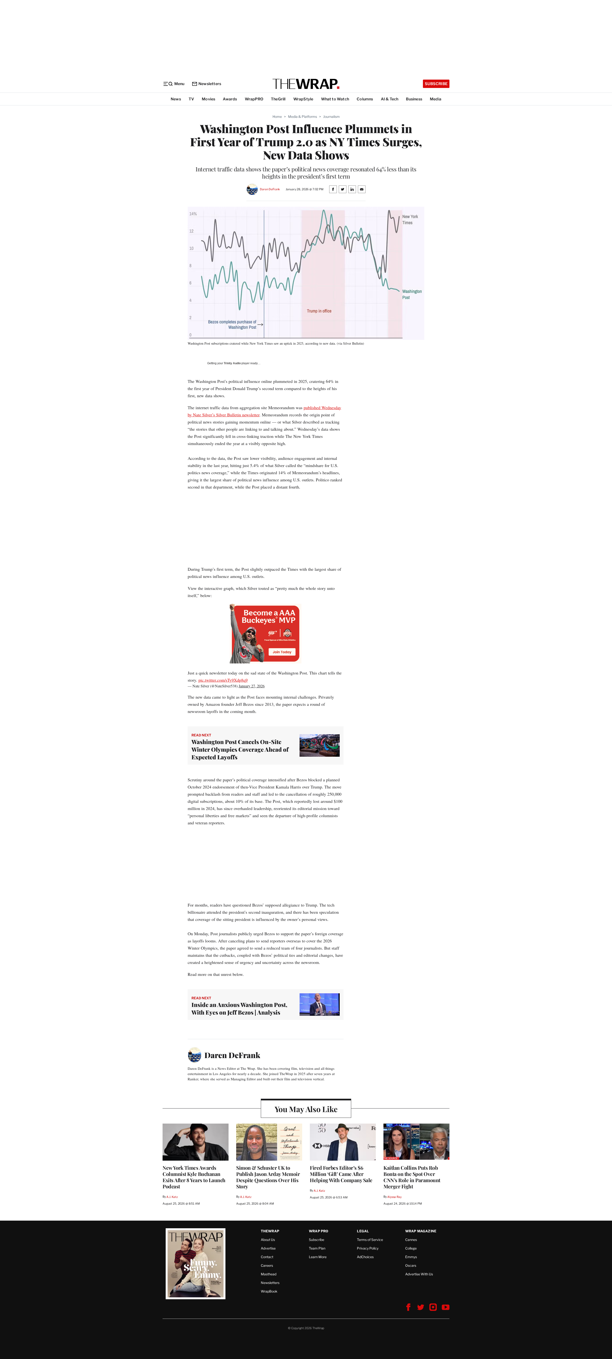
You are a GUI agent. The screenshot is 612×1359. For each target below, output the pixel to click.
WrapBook (269, 1291)
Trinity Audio (232, 363)
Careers (267, 1265)
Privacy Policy (367, 1248)
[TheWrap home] (306, 84)
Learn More (318, 1257)
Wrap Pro (318, 1231)
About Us (268, 1240)
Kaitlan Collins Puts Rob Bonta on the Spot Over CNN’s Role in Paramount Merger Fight (411, 1176)
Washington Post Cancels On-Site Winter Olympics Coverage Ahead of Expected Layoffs (240, 749)
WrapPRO (254, 99)
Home (277, 116)
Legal (363, 1231)
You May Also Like (306, 1109)
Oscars (410, 1265)
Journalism (331, 116)
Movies (208, 99)
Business (414, 99)
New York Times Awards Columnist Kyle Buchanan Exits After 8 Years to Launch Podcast (194, 1176)
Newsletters (209, 84)
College (411, 1248)
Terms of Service (370, 1240)
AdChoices (365, 1257)
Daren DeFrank (270, 189)
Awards (230, 99)
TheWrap (270, 1231)
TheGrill (278, 99)
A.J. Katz (172, 1197)
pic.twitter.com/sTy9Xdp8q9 (223, 680)
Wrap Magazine (421, 1231)
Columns (365, 99)
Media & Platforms (302, 116)
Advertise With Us (419, 1274)
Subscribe (436, 84)
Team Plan (317, 1248)
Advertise (268, 1248)
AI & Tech (390, 99)
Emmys (411, 1257)
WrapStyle (303, 99)
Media (435, 99)
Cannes (411, 1240)
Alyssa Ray (394, 1197)
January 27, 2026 (252, 685)
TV (191, 99)
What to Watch (335, 99)
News (176, 99)
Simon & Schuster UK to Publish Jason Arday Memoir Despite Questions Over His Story (268, 1176)
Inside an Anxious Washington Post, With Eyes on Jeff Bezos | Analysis (239, 1008)
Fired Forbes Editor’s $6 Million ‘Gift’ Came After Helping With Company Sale (341, 1173)
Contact (267, 1257)
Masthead (268, 1274)
